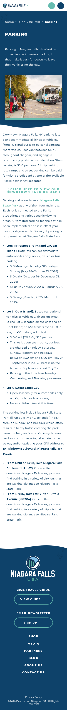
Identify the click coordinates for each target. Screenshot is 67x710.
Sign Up (30, 622)
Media (33, 643)
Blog (33, 658)
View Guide (30, 599)
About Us (33, 665)
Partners (33, 650)
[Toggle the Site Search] (51, 5)
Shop (33, 636)
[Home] (24, 5)
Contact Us (33, 672)
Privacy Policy (33, 697)
